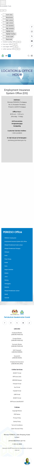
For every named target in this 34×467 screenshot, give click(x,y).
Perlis (6, 266)
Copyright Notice (17, 411)
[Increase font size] (16, 44)
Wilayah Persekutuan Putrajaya (12, 248)
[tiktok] (29, 323)
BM (6, 56)
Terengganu (8, 283)
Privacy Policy (17, 418)
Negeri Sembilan (9, 269)
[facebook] (5, 323)
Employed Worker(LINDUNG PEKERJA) (17, 333)
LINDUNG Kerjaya (17, 380)
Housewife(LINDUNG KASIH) (17, 357)
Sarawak (7, 297)
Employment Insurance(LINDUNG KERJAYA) (17, 362)
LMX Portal (17, 394)
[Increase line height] (17, 47)
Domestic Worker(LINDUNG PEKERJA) (17, 345)
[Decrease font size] (13, 44)
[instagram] (11, 323)
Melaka (6, 273)
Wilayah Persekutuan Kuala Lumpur (14, 245)
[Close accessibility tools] (4, 10)
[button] (28, 55)
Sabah (6, 294)
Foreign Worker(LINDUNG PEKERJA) (17, 339)
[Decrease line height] (14, 47)
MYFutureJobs (17, 376)
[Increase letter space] (19, 49)
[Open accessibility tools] (3, 2)
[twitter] (17, 323)
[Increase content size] (20, 42)
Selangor (7, 252)
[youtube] (23, 323)
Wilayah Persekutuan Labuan (12, 290)
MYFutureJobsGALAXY (17, 401)
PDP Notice (17, 414)
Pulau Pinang (8, 259)
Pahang (6, 280)
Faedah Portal (17, 391)
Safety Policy (17, 421)
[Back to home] (2, 55)
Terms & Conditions (17, 425)
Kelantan (7, 287)
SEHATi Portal (17, 398)
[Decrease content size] (17, 42)
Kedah (6, 262)
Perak (6, 255)
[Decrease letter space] (16, 49)
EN (9, 56)
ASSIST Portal (17, 373)
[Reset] (1, 10)
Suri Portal (17, 387)
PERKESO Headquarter (10, 238)
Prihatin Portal (17, 383)
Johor (6, 276)
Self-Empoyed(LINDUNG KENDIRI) (17, 351)
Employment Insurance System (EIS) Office (16, 241)
